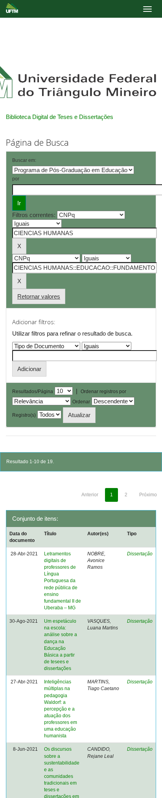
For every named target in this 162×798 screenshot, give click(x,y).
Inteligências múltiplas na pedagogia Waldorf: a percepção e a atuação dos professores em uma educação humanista (60, 709)
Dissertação (140, 554)
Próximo (148, 494)
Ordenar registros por (103, 391)
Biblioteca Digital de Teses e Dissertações (59, 116)
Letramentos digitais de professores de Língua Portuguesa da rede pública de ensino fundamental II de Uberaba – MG (62, 581)
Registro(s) (24, 415)
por (15, 179)
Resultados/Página (32, 391)
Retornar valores (38, 296)
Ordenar (81, 402)
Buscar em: (24, 160)
